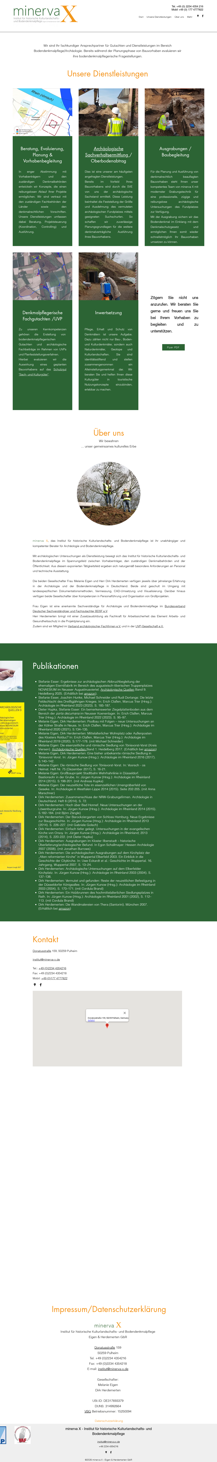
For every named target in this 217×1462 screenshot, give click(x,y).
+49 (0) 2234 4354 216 (189, 6)
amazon (89, 693)
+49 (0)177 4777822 (54, 978)
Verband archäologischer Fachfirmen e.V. (94, 626)
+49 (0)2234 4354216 (52, 968)
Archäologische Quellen (117, 689)
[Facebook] (202, 16)
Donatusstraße (42, 951)
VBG (88, 1411)
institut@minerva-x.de (113, 1369)
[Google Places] (198, 16)
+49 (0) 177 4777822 (191, 9)
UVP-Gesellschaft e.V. (149, 626)
